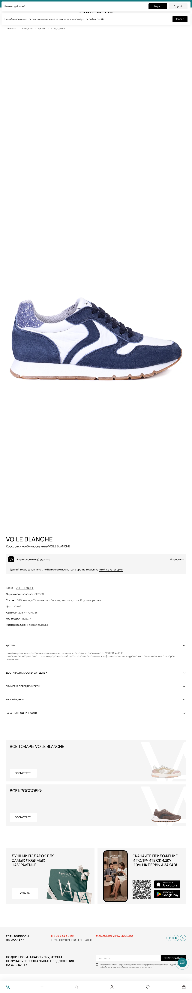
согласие (110, 964)
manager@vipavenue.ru (114, 936)
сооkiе (100, 19)
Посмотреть (23, 773)
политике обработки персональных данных (132, 967)
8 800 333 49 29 (62, 936)
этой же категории (111, 569)
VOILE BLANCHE (25, 588)
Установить (177, 559)
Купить (25, 893)
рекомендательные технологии (50, 19)
